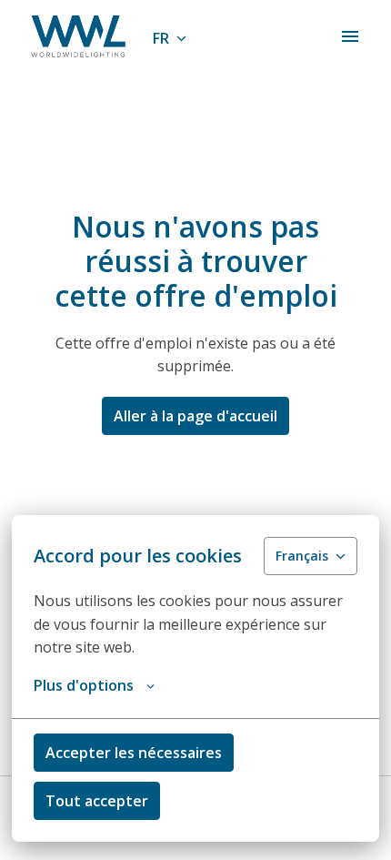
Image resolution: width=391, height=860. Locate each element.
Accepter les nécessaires (133, 753)
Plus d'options (84, 685)
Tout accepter (96, 801)
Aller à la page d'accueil (195, 416)
